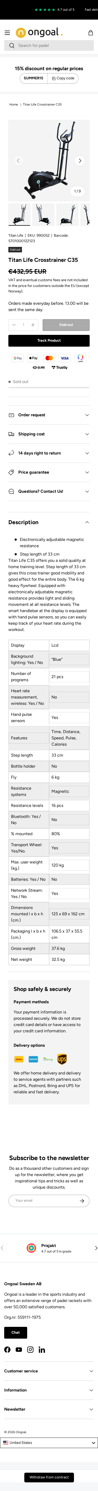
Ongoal (21, 1432)
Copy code (65, 78)
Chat (15, 1332)
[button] (90, 32)
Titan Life (15, 235)
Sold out (66, 325)
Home (13, 104)
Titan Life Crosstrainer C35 (42, 104)
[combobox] (49, 45)
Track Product (49, 340)
